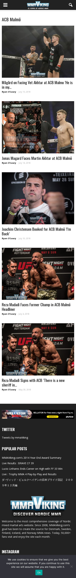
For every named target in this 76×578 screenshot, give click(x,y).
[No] (71, 566)
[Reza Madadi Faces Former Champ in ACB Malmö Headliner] (38, 274)
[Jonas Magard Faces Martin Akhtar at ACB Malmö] (38, 127)
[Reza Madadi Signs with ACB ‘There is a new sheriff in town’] (38, 349)
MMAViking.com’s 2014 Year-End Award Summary (31, 457)
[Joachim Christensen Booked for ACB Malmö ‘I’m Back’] (38, 198)
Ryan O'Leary (9, 91)
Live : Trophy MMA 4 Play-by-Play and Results (29, 474)
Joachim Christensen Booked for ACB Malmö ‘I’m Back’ (36, 231)
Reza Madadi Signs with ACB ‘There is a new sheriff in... (33, 382)
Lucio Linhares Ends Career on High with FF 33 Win (32, 468)
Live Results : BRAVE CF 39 (18, 463)
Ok (39, 572)
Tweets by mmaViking (15, 437)
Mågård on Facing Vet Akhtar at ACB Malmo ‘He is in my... (37, 85)
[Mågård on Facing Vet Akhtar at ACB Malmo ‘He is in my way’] (38, 52)
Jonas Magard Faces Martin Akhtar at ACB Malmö (37, 158)
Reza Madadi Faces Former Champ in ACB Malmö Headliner (36, 307)
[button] (71, 5)
